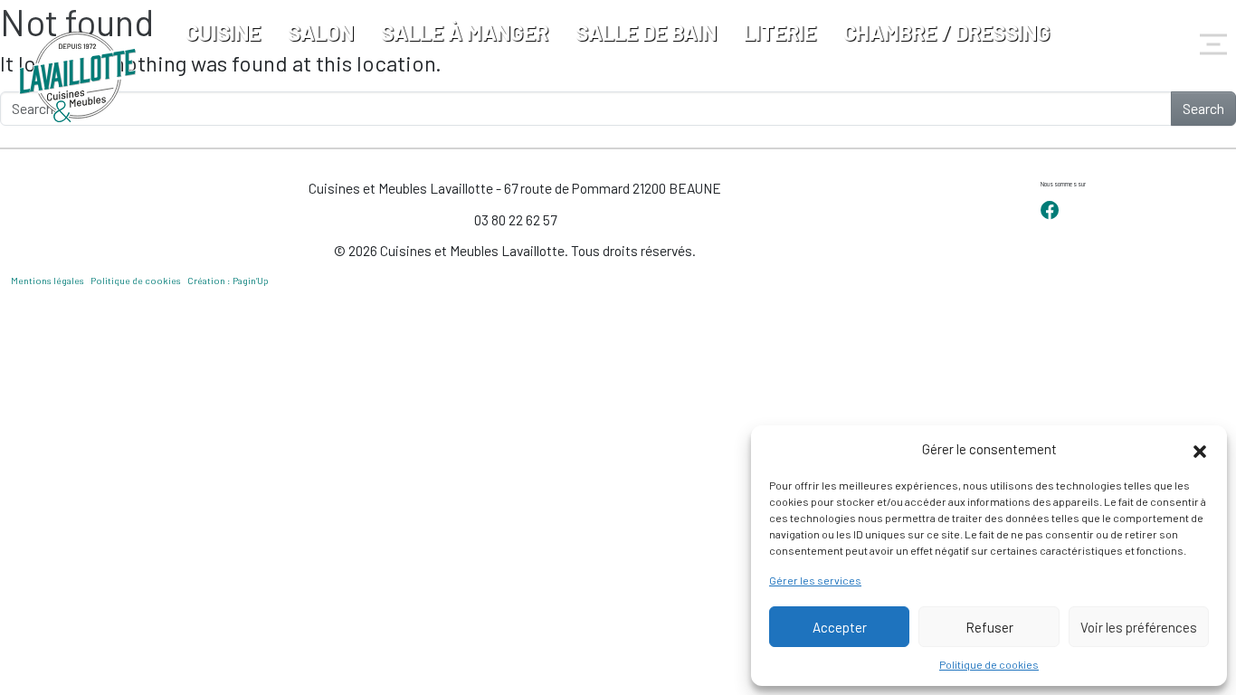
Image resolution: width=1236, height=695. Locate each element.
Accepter (840, 627)
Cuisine (223, 32)
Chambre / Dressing (947, 32)
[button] (1200, 449)
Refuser (989, 627)
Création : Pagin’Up (228, 280)
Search (1203, 108)
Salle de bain (646, 32)
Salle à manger (464, 32)
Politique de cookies (989, 664)
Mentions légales (47, 280)
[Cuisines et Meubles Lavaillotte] (78, 77)
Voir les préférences (1138, 627)
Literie (780, 32)
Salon (321, 32)
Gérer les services (815, 580)
